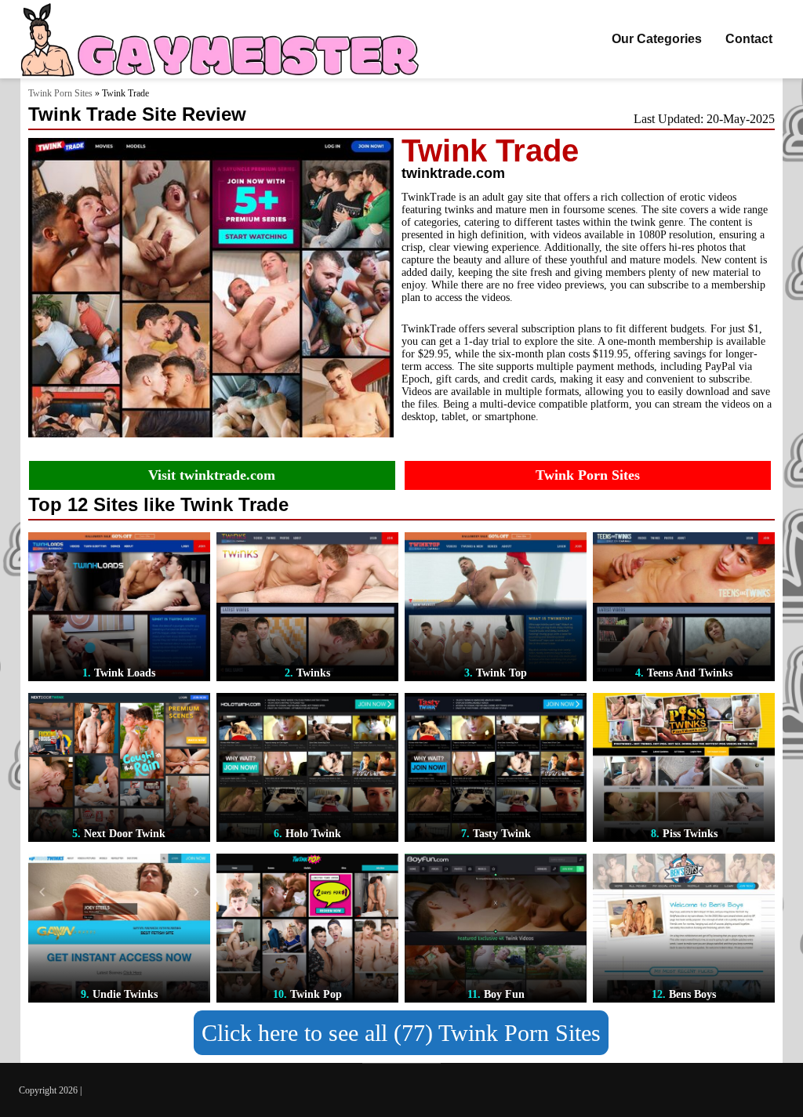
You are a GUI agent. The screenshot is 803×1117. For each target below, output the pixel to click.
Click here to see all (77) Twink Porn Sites (401, 1033)
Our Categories (657, 38)
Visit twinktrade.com (211, 475)
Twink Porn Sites (60, 93)
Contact (748, 38)
